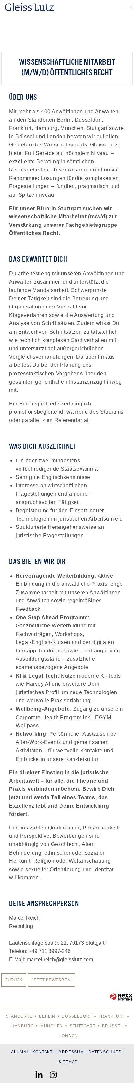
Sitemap (68, 1062)
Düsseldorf (77, 1016)
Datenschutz (104, 1052)
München (51, 1026)
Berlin (47, 1016)
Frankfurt (112, 1016)
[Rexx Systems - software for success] (121, 997)
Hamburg (22, 1026)
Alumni (19, 1052)
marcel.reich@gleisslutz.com (60, 959)
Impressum (70, 1052)
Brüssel (112, 1026)
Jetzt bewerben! (52, 980)
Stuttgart (83, 1026)
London (68, 1036)
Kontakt (43, 1052)
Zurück (13, 980)
